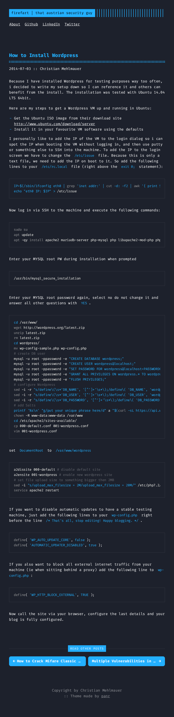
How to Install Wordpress (43, 55)
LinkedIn (51, 24)
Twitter (72, 24)
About (14, 24)
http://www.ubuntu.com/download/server (54, 123)
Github (31, 24)
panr (105, 696)
